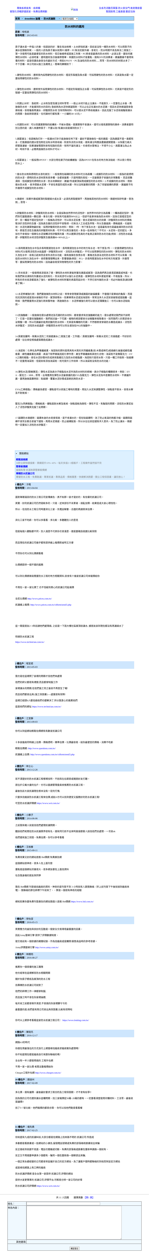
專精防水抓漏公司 (25, 473)
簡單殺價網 (22, 466)
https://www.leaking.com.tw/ (75, 1020)
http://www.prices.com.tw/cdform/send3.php (50, 605)
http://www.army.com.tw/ (47, 947)
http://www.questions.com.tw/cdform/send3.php (52, 754)
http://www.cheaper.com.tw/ (48, 1073)
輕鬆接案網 (22, 459)
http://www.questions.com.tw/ (42, 748)
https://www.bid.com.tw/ (82, 901)
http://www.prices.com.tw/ (40, 598)
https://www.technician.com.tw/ (29, 642)
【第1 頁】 (89, 1197)
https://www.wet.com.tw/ (48, 803)
